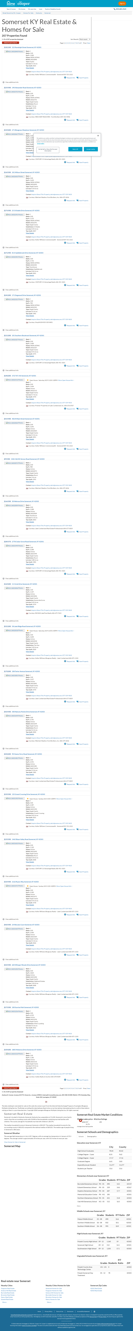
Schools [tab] (81, 1136)
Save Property (83, 78)
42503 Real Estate (96, 1290)
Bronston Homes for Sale (54, 1297)
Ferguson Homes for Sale (54, 1290)
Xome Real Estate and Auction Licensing (21, 1315)
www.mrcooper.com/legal (29, 1325)
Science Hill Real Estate (8, 1290)
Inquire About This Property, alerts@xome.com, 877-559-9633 (52, 71)
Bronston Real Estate (7, 1295)
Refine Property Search (10, 42)
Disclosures (70, 1311)
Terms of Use (59, 1311)
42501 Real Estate (96, 1288)
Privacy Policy (48, 1311)
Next (88, 43)
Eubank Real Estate (7, 1299)
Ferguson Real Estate (7, 1288)
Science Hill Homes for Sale (54, 1293)
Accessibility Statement (83, 1311)
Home (39, 1311)
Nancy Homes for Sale (53, 1299)
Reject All (75, 149)
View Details (30, 68)
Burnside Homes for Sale (54, 1295)
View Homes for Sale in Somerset (14, 1142)
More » (79, 1206)
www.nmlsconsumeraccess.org (105, 1323)
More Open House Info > (66, 380)
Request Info (71, 78)
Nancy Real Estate (7, 1297)
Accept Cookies (91, 149)
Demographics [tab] (92, 1136)
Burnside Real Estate (7, 1293)
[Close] (98, 135)
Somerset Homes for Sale (54, 1288)
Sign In (122, 3)
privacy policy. (40, 143)
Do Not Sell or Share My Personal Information (48, 149)
